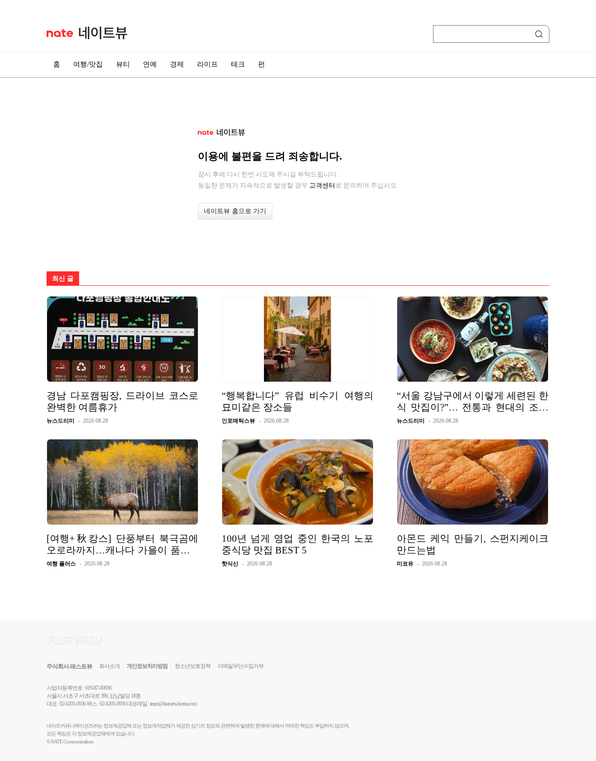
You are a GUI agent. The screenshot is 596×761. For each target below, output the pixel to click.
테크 (238, 64)
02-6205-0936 (73, 703)
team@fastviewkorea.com (173, 703)
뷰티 (123, 64)
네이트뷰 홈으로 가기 (235, 211)
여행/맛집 (88, 64)
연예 (150, 64)
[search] (541, 34)
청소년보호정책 (192, 666)
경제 (177, 64)
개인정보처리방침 (147, 666)
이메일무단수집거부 (240, 666)
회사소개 (109, 666)
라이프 (207, 64)
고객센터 (322, 185)
